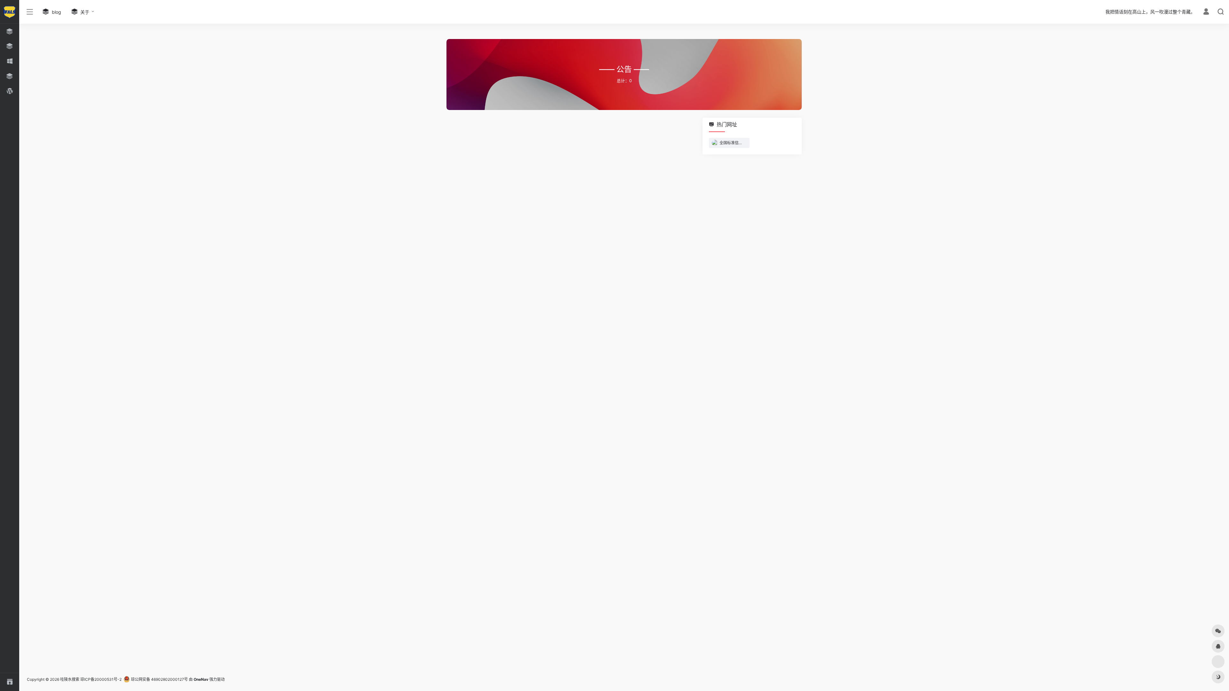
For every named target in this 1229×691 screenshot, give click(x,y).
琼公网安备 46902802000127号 (159, 679)
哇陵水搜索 (69, 679)
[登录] (1206, 12)
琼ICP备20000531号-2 (101, 679)
